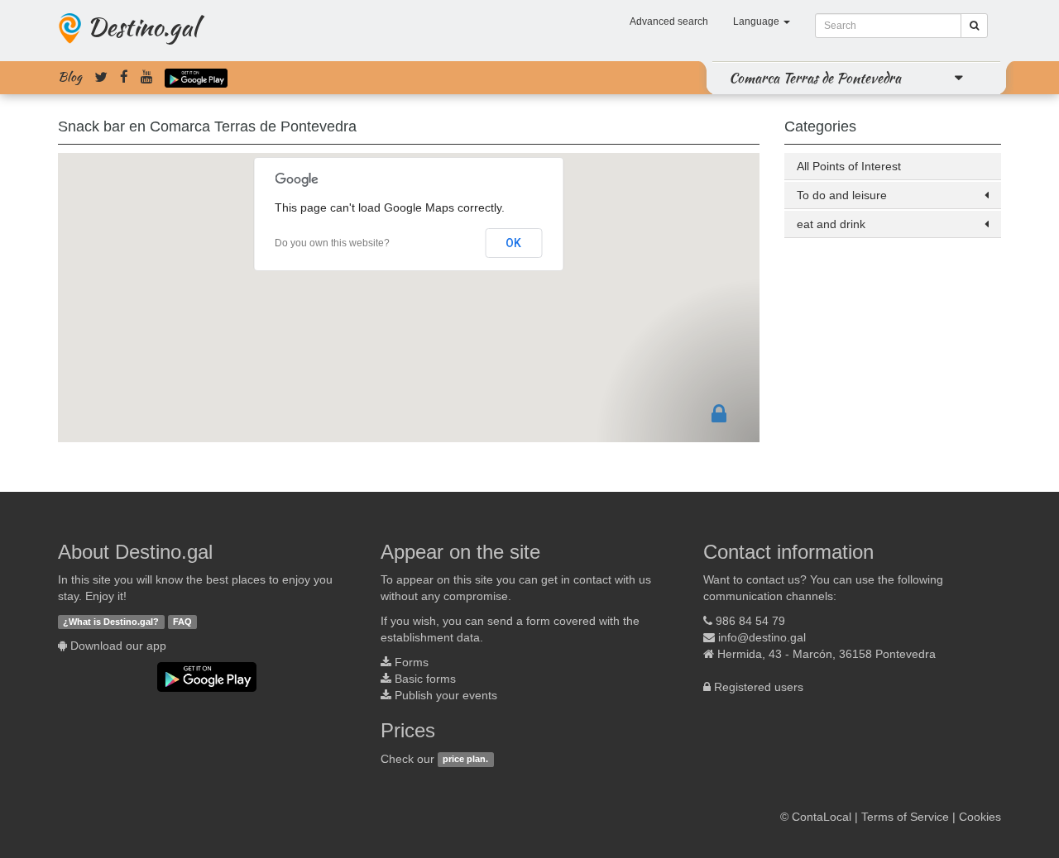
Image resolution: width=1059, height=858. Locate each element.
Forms (412, 662)
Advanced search (669, 21)
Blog (70, 77)
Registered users (758, 687)
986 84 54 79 (750, 620)
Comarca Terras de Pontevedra (815, 78)
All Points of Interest (849, 166)
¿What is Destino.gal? (111, 622)
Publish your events (446, 695)
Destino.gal (142, 26)
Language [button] (757, 21)
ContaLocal (821, 816)
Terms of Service (905, 816)
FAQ (182, 622)
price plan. (465, 760)
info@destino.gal (762, 637)
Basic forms (425, 678)
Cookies (980, 816)
